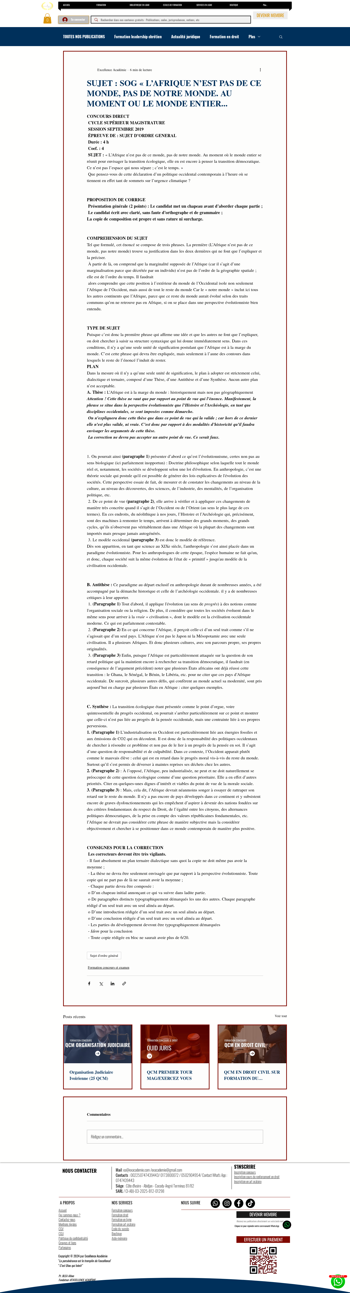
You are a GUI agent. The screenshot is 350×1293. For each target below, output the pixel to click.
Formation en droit (224, 36)
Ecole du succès (120, 1228)
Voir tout (281, 1016)
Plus (252, 36)
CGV (61, 1228)
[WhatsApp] (215, 1203)
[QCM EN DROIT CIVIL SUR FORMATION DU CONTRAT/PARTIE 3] (252, 1044)
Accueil (63, 1210)
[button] (47, 18)
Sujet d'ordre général (104, 955)
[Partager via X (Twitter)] (101, 983)
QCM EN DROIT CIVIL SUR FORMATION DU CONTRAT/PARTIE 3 (252, 1075)
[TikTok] (250, 1203)
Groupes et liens (67, 1242)
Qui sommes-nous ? (69, 1214)
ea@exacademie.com (136, 1170)
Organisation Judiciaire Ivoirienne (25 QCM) (91, 1075)
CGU (61, 1233)
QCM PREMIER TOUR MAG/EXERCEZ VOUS (169, 1075)
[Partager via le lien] (124, 983)
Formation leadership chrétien (138, 36)
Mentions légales (68, 1224)
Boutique (117, 1233)
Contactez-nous (67, 1219)
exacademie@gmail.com (167, 1170)
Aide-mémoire (119, 1238)
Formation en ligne (121, 1219)
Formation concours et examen (108, 967)
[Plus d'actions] (260, 69)
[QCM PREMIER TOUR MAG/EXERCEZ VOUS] (175, 1044)
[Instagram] (227, 1203)
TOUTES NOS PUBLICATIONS (84, 36)
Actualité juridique (185, 36)
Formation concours (122, 1210)
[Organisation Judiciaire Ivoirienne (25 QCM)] (98, 1044)
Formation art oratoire (123, 1224)
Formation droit (120, 1214)
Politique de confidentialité (73, 1238)
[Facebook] (238, 1203)
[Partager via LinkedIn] (112, 983)
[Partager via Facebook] (89, 983)
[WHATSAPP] (286, 1224)
